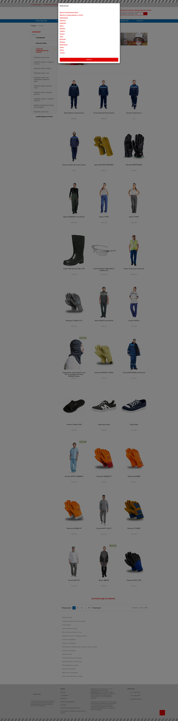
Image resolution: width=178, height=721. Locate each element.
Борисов (62, 20)
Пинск (62, 50)
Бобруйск (63, 23)
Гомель (62, 31)
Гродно (62, 34)
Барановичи (64, 17)
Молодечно (63, 44)
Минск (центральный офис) (69, 12)
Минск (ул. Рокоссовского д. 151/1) (71, 15)
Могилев (63, 39)
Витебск (62, 28)
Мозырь (62, 42)
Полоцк (62, 52)
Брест (62, 25)
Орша (62, 47)
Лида (61, 36)
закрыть (89, 59)
